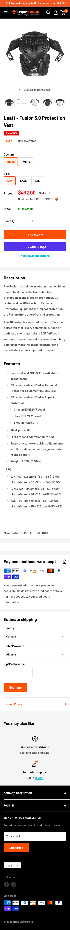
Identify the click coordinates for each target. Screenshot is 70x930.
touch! (39, 777)
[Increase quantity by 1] (42, 221)
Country (9, 628)
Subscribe (16, 847)
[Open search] (48, 12)
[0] (63, 12)
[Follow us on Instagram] (13, 884)
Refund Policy (13, 704)
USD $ (9, 865)
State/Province (14, 646)
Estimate (15, 687)
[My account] (55, 12)
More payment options (35, 255)
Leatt (8, 141)
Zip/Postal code (14, 664)
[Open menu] (5, 12)
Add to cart (35, 235)
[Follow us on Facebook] (6, 884)
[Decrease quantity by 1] (22, 221)
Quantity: (10, 221)
